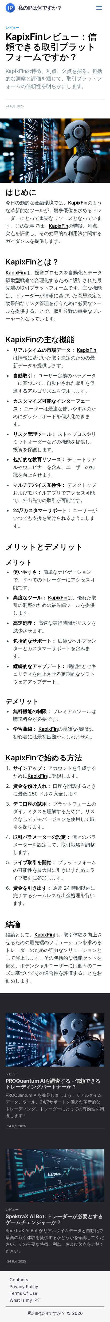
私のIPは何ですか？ (46, 1313)
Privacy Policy (24, 1286)
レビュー (12, 27)
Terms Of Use (23, 1293)
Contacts (19, 1279)
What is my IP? (24, 1300)
